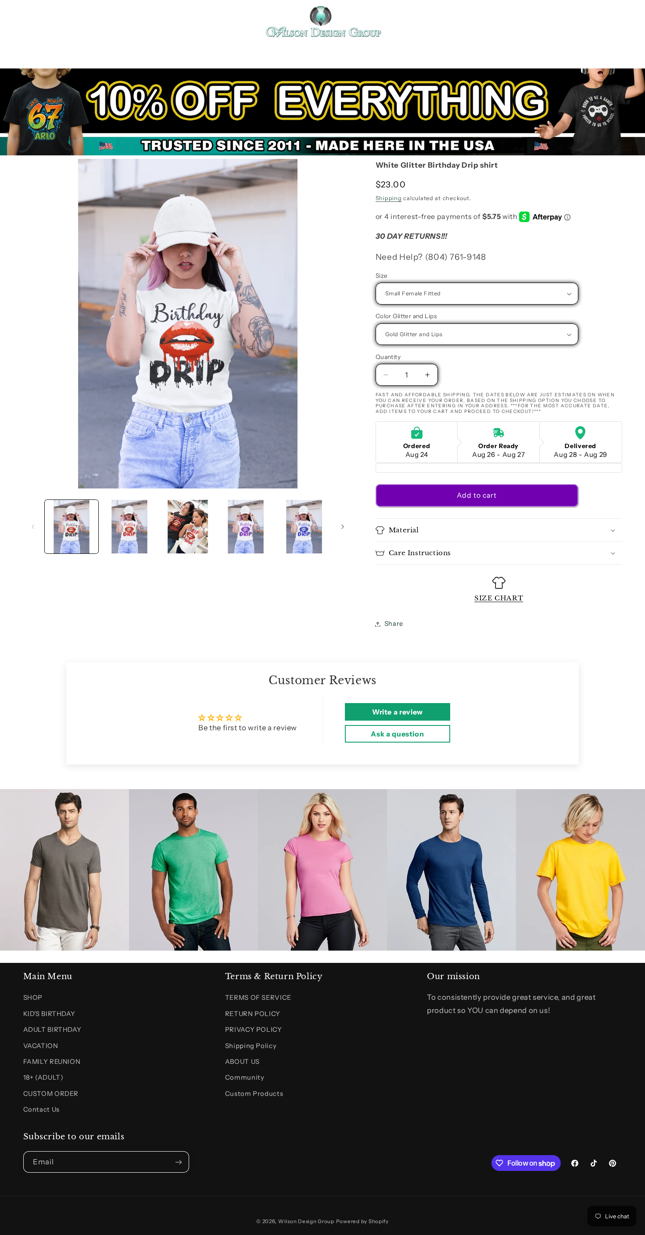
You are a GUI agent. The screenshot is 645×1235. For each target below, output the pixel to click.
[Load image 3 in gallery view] (188, 526)
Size (382, 275)
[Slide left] (33, 526)
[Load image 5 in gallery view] (304, 526)
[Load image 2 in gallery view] (129, 526)
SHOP (33, 998)
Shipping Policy (250, 1046)
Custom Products (254, 1094)
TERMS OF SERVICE (258, 998)
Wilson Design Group (306, 1221)
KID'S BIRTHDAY (49, 1014)
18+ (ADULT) (43, 1077)
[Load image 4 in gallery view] (245, 526)
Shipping (389, 198)
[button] (33, 21)
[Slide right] (342, 526)
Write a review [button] (397, 711)
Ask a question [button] (397, 733)
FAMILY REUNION (52, 1062)
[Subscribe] (178, 1162)
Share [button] (393, 624)
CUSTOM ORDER (51, 1094)
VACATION (40, 1046)
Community (245, 1077)
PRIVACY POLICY (253, 1030)
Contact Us (41, 1109)
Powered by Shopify (362, 1221)
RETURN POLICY (252, 1014)
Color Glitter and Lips (406, 316)
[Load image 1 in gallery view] (71, 526)
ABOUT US (242, 1062)
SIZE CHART (498, 598)
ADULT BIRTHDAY (52, 1030)
